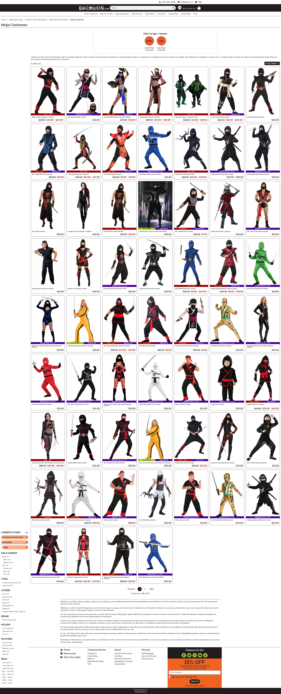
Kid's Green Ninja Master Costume (257, 288)
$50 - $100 (6, 674)
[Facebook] (184, 655)
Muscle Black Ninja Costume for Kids (115, 288)
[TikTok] (205, 655)
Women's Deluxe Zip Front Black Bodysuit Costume (260, 346)
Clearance (6, 643)
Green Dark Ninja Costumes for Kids (186, 117)
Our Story (118, 656)
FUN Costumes (7, 620)
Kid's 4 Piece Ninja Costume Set (257, 463)
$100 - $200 (7, 677)
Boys (5, 571)
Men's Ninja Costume (38, 231)
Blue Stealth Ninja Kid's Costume (185, 288)
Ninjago (5, 609)
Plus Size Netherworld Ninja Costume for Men (46, 577)
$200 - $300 (7, 680)
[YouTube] (200, 655)
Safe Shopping (148, 653)
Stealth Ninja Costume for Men (184, 463)
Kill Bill (4, 600)
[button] (186, 8)
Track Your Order (72, 657)
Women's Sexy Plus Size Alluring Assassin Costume (48, 463)
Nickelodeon (6, 606)
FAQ (89, 664)
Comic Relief (6, 628)
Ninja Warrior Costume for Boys (185, 174)
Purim (4, 634)
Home (67, 649)
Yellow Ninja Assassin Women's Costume (80, 346)
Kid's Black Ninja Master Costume (78, 404)
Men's (5, 560)
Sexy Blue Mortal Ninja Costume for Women (117, 117)
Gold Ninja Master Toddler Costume (222, 520)
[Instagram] (194, 655)
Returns (90, 659)
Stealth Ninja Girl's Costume (255, 404)
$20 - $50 (6, 671)
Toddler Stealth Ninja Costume (77, 463)
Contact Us (185, 2)
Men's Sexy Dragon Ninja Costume (257, 231)
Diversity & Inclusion (122, 659)
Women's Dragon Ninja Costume (78, 577)
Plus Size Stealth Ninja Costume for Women (117, 346)
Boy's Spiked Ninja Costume (184, 231)
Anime (4, 594)
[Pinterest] (189, 655)
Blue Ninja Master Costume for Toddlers (151, 577)
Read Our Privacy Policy (194, 686)
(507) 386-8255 (168, 2)
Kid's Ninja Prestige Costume (112, 174)
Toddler (6, 568)
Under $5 (5, 663)
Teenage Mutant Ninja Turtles (12, 612)
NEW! (4, 651)
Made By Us (6, 648)
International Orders (95, 661)
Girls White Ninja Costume (147, 520)
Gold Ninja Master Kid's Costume (221, 346)
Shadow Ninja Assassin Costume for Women (153, 231)
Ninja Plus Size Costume (111, 520)
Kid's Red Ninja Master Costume (42, 404)
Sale (3, 654)
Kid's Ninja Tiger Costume (147, 346)
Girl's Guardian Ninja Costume (220, 117)
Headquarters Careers (123, 661)
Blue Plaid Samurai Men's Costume (42, 288)
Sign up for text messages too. (184, 677)
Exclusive (5, 645)
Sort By (271, 63)
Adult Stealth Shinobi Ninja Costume (258, 174)
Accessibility (119, 664)
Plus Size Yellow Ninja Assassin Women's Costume (155, 463)
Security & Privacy (149, 656)
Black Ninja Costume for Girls (41, 520)
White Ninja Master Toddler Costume (79, 520)
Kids (3, 565)
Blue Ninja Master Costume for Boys (150, 174)
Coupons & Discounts (123, 653)
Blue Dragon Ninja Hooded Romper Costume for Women (47, 346)
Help (200, 2)
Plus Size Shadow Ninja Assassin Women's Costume (117, 577)
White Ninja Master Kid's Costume (149, 404)
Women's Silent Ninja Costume (77, 288)
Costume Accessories (10, 583)
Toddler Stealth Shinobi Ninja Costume (259, 520)
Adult (4, 557)
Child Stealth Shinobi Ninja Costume (222, 174)
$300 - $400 (7, 683)
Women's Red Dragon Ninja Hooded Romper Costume (117, 405)
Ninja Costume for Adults (183, 404)
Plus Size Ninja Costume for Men (113, 231)
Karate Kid (6, 597)
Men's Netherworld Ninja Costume (114, 463)
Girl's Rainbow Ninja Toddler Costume (187, 346)
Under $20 (6, 669)
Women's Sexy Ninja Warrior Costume (222, 463)
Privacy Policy (147, 659)
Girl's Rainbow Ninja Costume (77, 117)
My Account (70, 653)
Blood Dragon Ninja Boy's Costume (43, 117)
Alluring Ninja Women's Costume (149, 117)
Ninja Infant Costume (217, 404)
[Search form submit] (173, 8)
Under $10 (6, 666)
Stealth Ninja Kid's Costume (255, 117)
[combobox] (140, 8)
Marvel (4, 603)
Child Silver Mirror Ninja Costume (149, 288)
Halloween (6, 631)
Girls (4, 574)
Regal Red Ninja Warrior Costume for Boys (224, 288)
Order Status (92, 656)
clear (27, 532)
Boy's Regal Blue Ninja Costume (42, 174)
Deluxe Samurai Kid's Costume (220, 231)
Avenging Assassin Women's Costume (79, 231)
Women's (6, 563)
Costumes (5, 586)
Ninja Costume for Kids (182, 520)
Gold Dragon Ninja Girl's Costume (78, 174)
